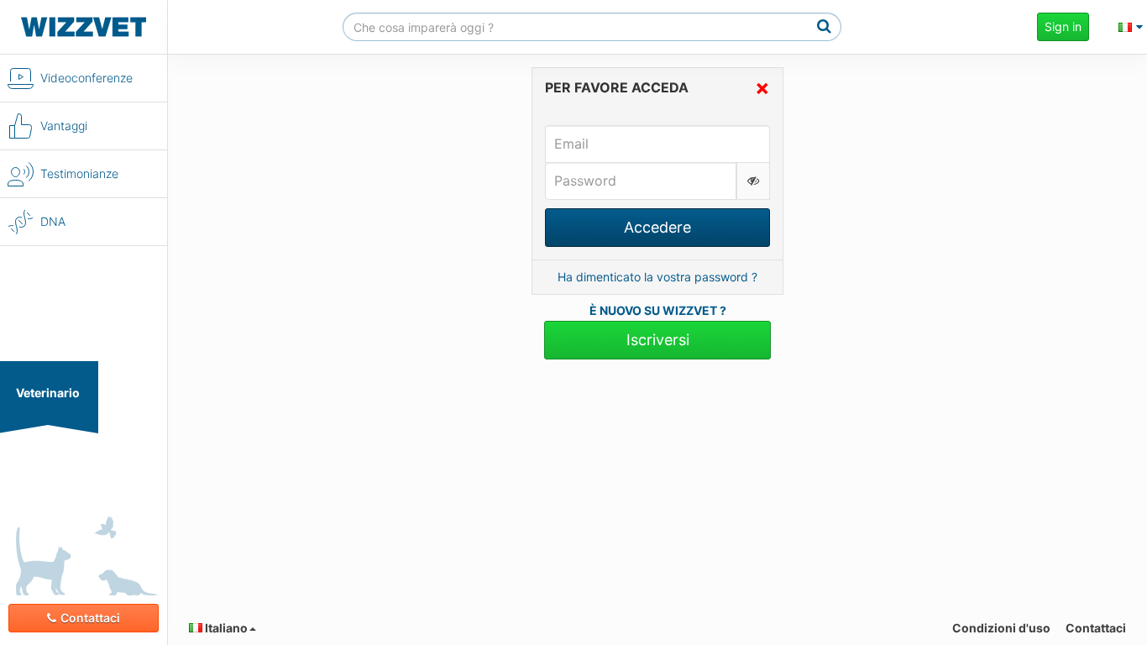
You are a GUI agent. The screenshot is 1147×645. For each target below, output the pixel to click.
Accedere (657, 227)
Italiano (225, 628)
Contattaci (90, 618)
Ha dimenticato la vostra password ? (657, 277)
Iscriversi (657, 340)
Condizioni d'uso (1001, 628)
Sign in (1063, 26)
